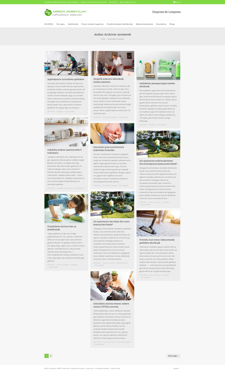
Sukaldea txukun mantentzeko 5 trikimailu (64, 151)
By (69, 112)
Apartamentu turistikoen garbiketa (65, 79)
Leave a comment (155, 202)
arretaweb (124, 34)
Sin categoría (68, 188)
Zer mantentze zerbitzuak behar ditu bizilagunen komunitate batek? (158, 162)
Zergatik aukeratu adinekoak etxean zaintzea (108, 80)
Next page (172, 356)
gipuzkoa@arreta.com (128, 2)
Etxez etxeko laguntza (110, 117)
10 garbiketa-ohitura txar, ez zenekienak (61, 228)
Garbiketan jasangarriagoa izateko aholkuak (157, 85)
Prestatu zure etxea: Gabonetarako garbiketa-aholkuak (157, 241)
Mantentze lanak (122, 263)
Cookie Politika (115, 368)
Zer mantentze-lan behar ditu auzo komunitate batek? (111, 223)
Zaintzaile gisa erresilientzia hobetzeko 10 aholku (108, 148)
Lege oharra (90, 368)
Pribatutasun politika (102, 368)
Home (103, 39)
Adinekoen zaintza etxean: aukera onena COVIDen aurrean (111, 305)
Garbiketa (60, 112)
